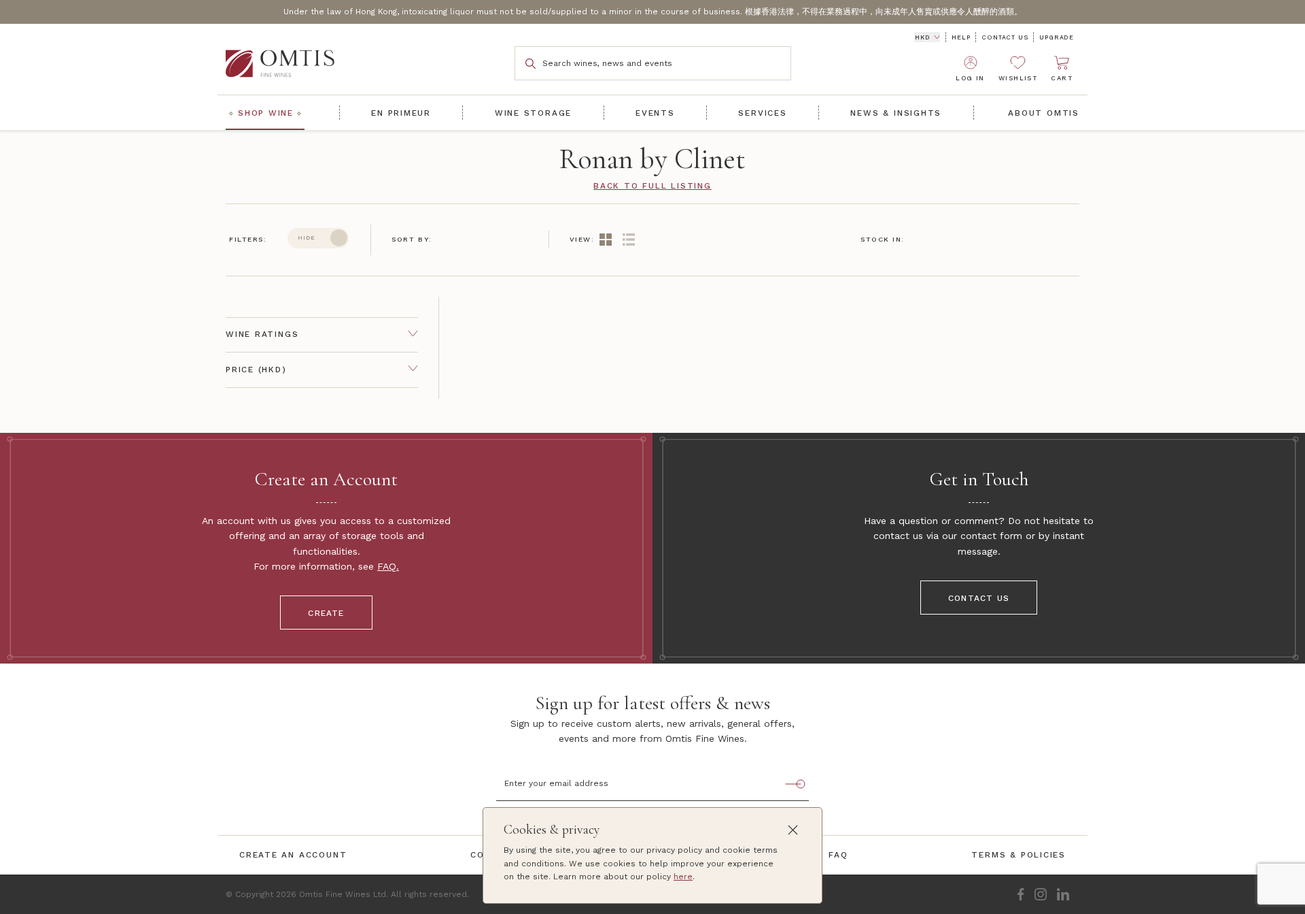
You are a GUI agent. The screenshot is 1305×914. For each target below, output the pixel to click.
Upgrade (1056, 37)
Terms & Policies (1018, 855)
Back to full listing (652, 186)
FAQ (386, 566)
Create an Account (293, 855)
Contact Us (1004, 37)
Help (961, 37)
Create (326, 613)
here (683, 876)
